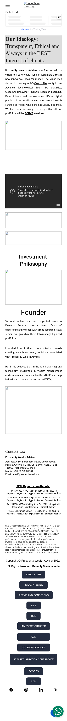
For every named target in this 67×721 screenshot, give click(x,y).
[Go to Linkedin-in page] (42, 690)
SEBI (33, 681)
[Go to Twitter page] (56, 690)
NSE (33, 605)
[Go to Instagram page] (27, 690)
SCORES (34, 671)
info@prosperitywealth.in (26, 474)
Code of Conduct (34, 647)
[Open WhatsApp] (58, 711)
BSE (33, 615)
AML (33, 636)
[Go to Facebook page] (12, 690)
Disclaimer (33, 574)
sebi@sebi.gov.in (51, 534)
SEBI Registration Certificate (33, 659)
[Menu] (7, 5)
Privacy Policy (33, 584)
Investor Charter (33, 626)
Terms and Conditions (34, 595)
